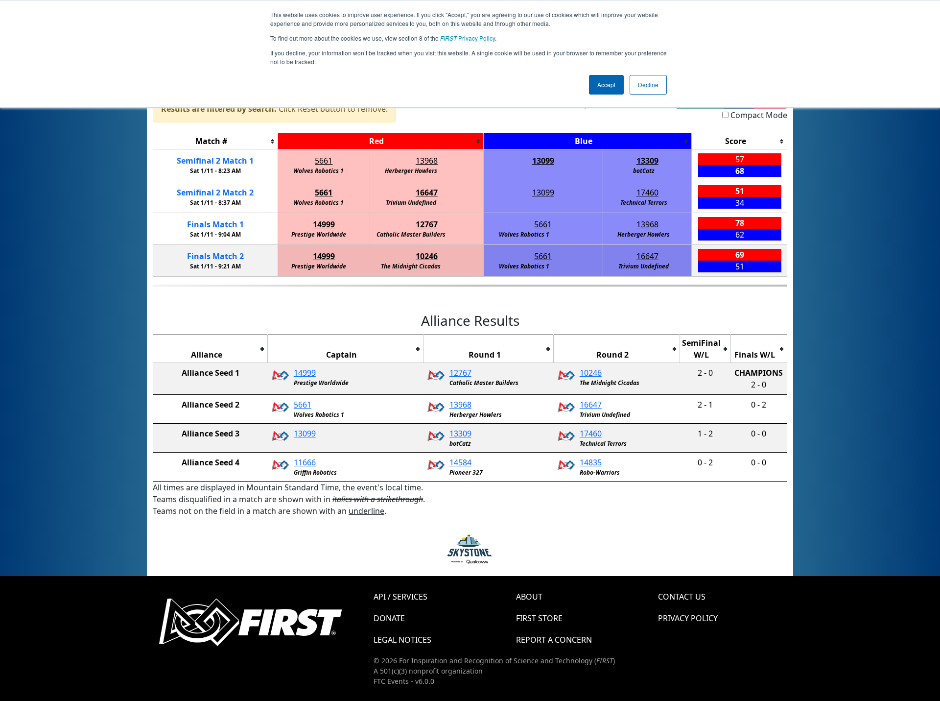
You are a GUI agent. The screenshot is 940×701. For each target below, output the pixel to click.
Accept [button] (606, 84)
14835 (591, 462)
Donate (389, 618)
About (529, 596)
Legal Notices (402, 639)
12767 (427, 224)
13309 (647, 160)
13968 (427, 160)
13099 (543, 160)
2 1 (215, 160)
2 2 (215, 192)
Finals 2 (215, 256)
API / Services (400, 596)
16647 (427, 192)
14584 (460, 462)
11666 (305, 462)
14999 (324, 224)
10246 (427, 256)
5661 (323, 160)
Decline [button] (648, 84)
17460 (647, 192)
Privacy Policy (467, 38)
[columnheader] (215, 141)
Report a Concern (554, 639)
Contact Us (681, 596)
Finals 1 (215, 224)
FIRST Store (539, 618)
